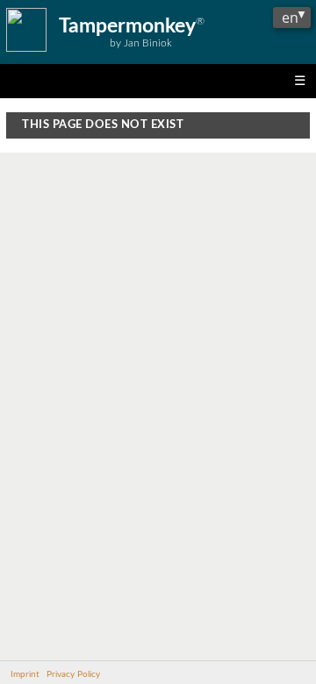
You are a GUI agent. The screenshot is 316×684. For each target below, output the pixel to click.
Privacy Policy (73, 674)
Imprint (25, 674)
